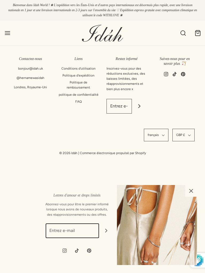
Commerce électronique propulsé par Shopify (113, 153)
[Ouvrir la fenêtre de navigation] (7, 33)
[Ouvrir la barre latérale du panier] (197, 33)
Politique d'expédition (78, 75)
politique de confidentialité (78, 95)
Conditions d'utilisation (78, 68)
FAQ (78, 101)
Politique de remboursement (78, 85)
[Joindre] (139, 106)
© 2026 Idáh (68, 153)
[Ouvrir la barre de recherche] (183, 33)
